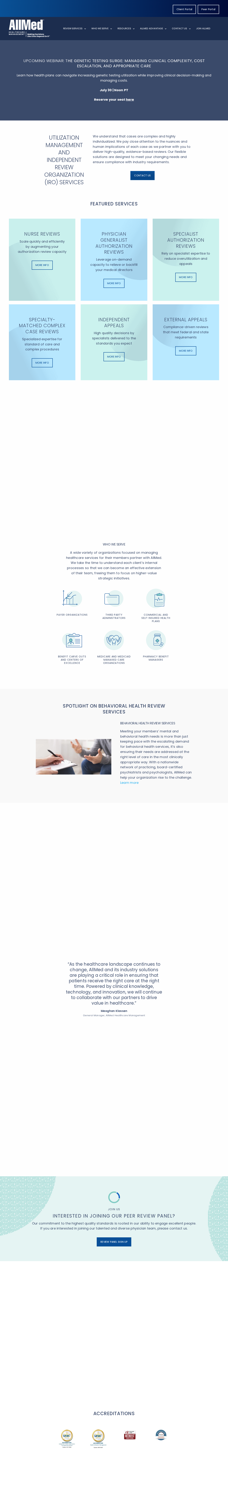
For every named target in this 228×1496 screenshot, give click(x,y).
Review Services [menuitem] (73, 28)
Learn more (129, 782)
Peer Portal (208, 9)
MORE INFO (42, 265)
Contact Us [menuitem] (179, 28)
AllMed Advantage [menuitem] (151, 28)
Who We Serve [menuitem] (99, 28)
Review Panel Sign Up (114, 1242)
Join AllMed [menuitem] (203, 28)
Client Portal (184, 9)
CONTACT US (142, 175)
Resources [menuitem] (124, 28)
